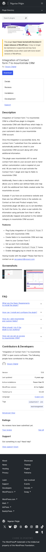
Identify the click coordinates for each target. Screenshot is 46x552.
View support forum (10, 447)
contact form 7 (34, 402)
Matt (5, 503)
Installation (9, 93)
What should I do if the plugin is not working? (11, 328)
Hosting (5, 469)
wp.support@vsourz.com (24, 259)
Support (7, 105)
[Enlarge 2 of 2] (41, 272)
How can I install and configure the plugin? (19, 312)
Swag (27, 492)
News (4, 465)
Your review (7, 430)
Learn (4, 480)
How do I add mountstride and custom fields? (13, 320)
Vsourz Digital (10, 67)
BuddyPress (8, 511)
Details (7, 81)
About (4, 461)
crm (41, 402)
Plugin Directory (8, 10)
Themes (27, 465)
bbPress (6, 507)
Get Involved (29, 480)
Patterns (27, 473)
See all (41, 430)
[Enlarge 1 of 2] (19, 272)
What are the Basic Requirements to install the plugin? (16, 304)
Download (8, 73)
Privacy (5, 473)
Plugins (27, 469)
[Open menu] (42, 3)
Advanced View (8, 413)
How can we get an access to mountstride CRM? (13, 337)
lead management (37, 406)
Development (10, 99)
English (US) (39, 397)
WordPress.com (9, 499)
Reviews (8, 87)
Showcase (28, 461)
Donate (28, 488)
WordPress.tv (9, 492)
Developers (7, 488)
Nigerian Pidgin (13, 521)
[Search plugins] (26, 18)
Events (27, 484)
